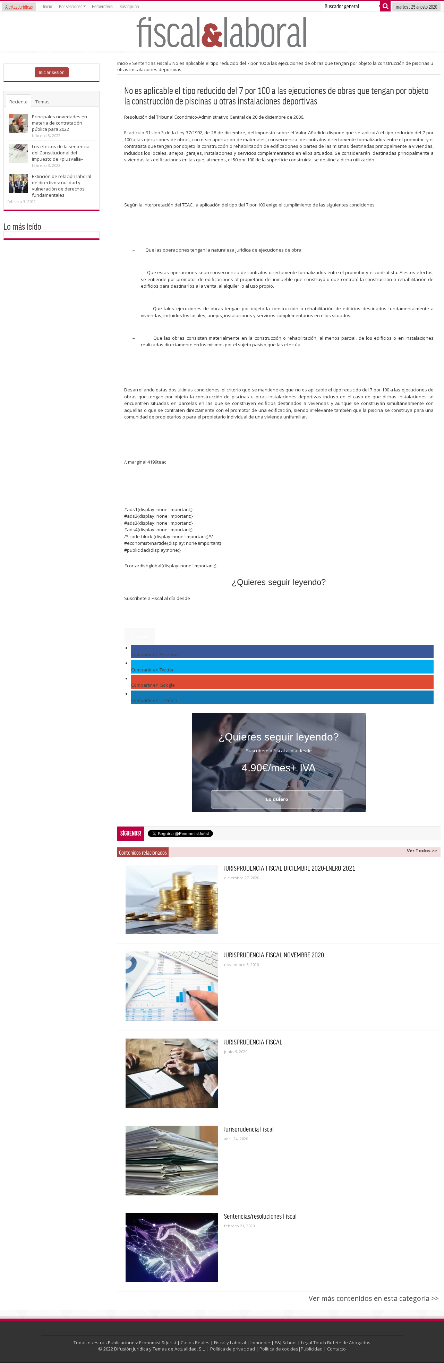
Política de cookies (278, 1349)
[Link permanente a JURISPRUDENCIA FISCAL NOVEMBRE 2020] (172, 986)
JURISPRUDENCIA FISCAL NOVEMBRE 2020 (274, 954)
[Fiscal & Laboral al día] (222, 32)
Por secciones (70, 6)
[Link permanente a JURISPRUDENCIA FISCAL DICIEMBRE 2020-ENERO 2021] (172, 899)
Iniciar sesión (52, 72)
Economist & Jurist (157, 1342)
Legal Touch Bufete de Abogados (335, 1342)
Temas (42, 102)
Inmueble (260, 1342)
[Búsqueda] (385, 6)
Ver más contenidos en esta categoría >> (374, 1298)
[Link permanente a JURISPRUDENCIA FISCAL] (172, 1073)
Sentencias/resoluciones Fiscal (260, 1216)
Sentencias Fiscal (150, 63)
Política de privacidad (232, 1349)
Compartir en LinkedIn (154, 700)
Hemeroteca (102, 6)
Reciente (18, 102)
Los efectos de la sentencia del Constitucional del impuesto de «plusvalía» (60, 152)
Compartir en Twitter (152, 670)
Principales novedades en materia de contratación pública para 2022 (59, 122)
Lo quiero (140, 636)
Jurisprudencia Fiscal (249, 1129)
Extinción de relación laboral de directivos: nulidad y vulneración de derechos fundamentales (61, 185)
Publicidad (312, 1349)
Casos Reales (195, 1342)
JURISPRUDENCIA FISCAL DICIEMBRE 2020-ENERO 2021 (289, 868)
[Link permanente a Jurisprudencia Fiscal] (172, 1160)
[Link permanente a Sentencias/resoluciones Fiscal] (172, 1247)
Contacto (336, 1349)
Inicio (47, 6)
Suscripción (129, 6)
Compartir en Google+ (154, 685)
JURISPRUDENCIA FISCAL (253, 1041)
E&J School (286, 1342)
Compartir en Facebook (155, 654)
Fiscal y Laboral (230, 1342)
